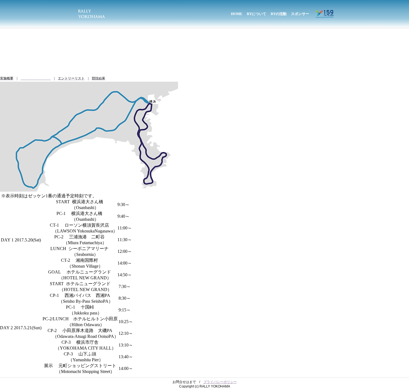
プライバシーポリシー (220, 382)
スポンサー (300, 14)
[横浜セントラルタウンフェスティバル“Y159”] (324, 12)
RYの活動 (279, 14)
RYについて (256, 14)
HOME (236, 14)
